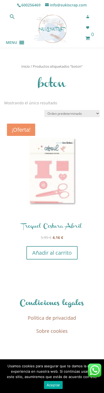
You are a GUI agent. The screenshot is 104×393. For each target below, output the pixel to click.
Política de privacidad (52, 318)
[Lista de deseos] (89, 27)
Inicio (25, 66)
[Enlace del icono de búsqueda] (12, 17)
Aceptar (53, 385)
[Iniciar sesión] (89, 17)
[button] (11, 36)
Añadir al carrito (52, 252)
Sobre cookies (52, 331)
